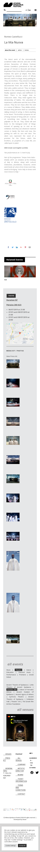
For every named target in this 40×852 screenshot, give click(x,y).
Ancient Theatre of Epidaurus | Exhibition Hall (20, 699)
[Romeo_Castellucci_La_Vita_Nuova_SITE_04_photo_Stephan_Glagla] (13, 418)
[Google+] (21, 247)
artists (20, 50)
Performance (11, 675)
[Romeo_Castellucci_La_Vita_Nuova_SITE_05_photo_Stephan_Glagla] (13, 437)
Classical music (24, 672)
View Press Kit (11, 356)
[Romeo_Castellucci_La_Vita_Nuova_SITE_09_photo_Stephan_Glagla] (13, 514)
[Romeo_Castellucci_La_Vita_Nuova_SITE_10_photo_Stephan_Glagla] (13, 533)
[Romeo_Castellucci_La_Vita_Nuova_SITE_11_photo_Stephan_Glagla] (13, 552)
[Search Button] (4, 10)
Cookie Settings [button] (11, 845)
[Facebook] (8, 247)
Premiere (22, 675)
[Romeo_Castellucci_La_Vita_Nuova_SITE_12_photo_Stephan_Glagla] (13, 594)
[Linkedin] (17, 247)
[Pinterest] (25, 247)
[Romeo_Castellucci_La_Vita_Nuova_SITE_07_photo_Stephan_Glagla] (13, 476)
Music (8, 670)
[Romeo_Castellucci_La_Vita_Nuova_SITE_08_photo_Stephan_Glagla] (13, 495)
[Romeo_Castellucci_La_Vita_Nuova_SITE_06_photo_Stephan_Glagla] (13, 456)
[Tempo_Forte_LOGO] (10, 194)
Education (10, 672)
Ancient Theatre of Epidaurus (17, 685)
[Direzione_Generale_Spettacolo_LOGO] (10, 208)
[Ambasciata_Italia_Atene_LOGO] (10, 180)
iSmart (24, 819)
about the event (10, 50)
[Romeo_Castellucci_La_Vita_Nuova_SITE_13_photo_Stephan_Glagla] (13, 636)
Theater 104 (15, 701)
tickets (27, 50)
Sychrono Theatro (16, 697)
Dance (28, 670)
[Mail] (30, 247)
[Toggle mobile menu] (36, 9)
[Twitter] (12, 247)
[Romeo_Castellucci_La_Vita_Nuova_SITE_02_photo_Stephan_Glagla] (13, 380)
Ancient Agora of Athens (25, 694)
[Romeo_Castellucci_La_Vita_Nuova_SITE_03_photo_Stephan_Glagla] (13, 399)
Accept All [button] (22, 845)
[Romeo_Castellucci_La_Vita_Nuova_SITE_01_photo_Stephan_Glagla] (13, 361)
